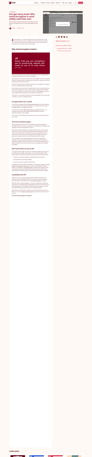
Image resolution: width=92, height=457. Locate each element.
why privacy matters (33, 104)
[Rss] (67, 37)
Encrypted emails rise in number (64, 48)
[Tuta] (12, 3)
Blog (63, 2)
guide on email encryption (27, 191)
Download (43, 2)
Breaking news (12, 11)
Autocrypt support (37, 180)
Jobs (66, 2)
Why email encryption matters (63, 45)
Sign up (80, 2)
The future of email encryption (64, 51)
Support (70, 2)
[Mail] (64, 37)
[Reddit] (56, 37)
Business (53, 2)
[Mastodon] (59, 37)
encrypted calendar (28, 167)
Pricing (48, 2)
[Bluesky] (62, 37)
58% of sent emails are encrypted (31, 109)
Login (75, 2)
